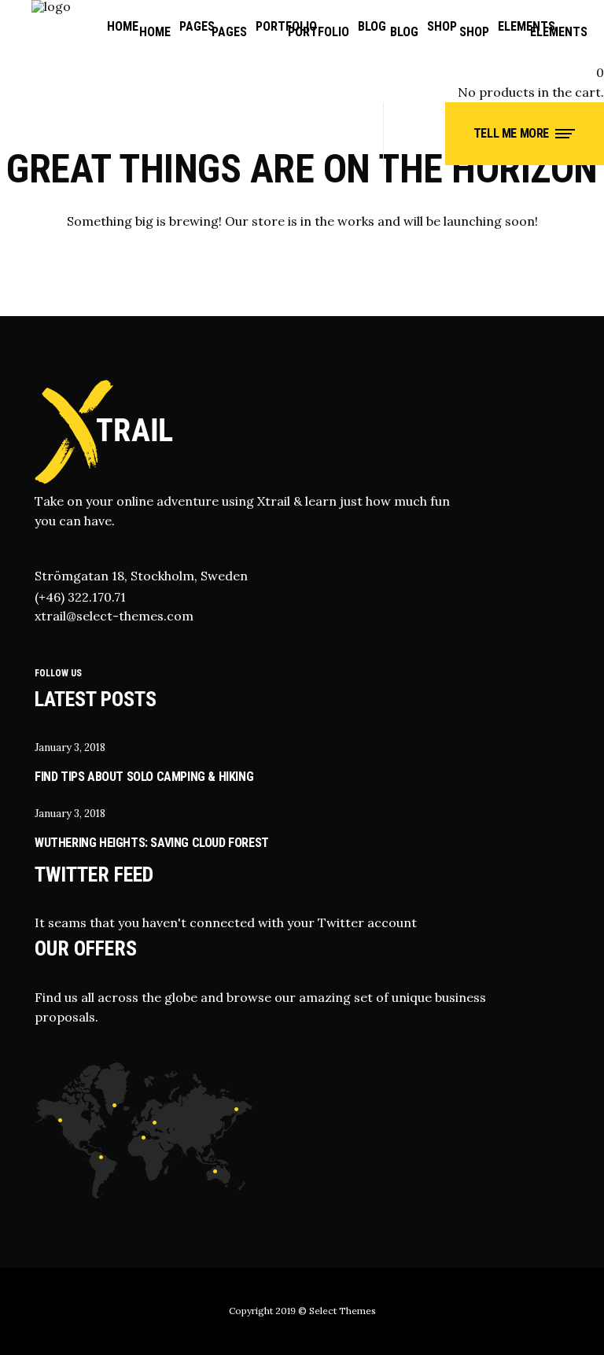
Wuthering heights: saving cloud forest (152, 842)
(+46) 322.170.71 (80, 597)
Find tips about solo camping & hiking (144, 776)
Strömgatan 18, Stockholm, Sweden (141, 576)
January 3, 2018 (70, 747)
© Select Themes (337, 1310)
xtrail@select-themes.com (114, 616)
